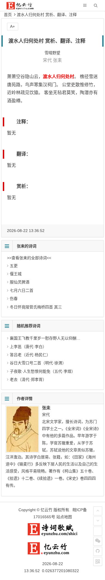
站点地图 (64, 517)
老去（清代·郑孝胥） (28, 379)
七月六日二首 (21, 290)
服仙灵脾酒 (19, 282)
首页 (8, 14)
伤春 (14, 298)
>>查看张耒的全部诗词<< (29, 258)
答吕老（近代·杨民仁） (30, 354)
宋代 (47, 60)
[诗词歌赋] (52, 535)
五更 (14, 265)
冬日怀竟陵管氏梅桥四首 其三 (36, 307)
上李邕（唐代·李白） (28, 346)
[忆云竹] (23, 8)
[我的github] (97, 551)
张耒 (57, 60)
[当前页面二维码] (97, 561)
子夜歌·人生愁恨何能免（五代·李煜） (42, 371)
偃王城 (16, 274)
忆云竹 (46, 510)
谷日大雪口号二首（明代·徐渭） (38, 363)
